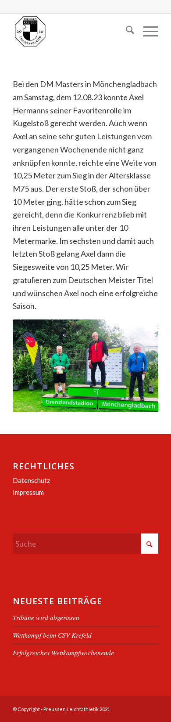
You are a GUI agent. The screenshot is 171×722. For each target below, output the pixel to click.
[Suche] (125, 31)
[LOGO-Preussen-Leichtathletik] (71, 31)
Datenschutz (31, 480)
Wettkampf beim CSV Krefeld (52, 635)
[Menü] (146, 31)
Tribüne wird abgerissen (46, 617)
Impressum (28, 492)
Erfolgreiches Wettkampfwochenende (63, 652)
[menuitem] (125, 31)
